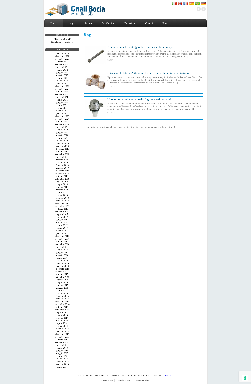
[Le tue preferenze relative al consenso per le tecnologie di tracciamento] (245, 378)
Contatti (149, 23)
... (189, 56)
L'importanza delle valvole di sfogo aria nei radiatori (139, 99)
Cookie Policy (124, 380)
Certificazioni (108, 23)
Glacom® (167, 375)
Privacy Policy (107, 380)
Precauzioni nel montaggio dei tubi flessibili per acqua (140, 47)
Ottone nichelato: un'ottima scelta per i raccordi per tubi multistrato (148, 73)
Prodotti (89, 23)
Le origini (70, 23)
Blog (164, 23)
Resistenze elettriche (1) (62, 42)
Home (53, 23)
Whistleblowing (142, 380)
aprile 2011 (62, 367)
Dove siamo (130, 23)
